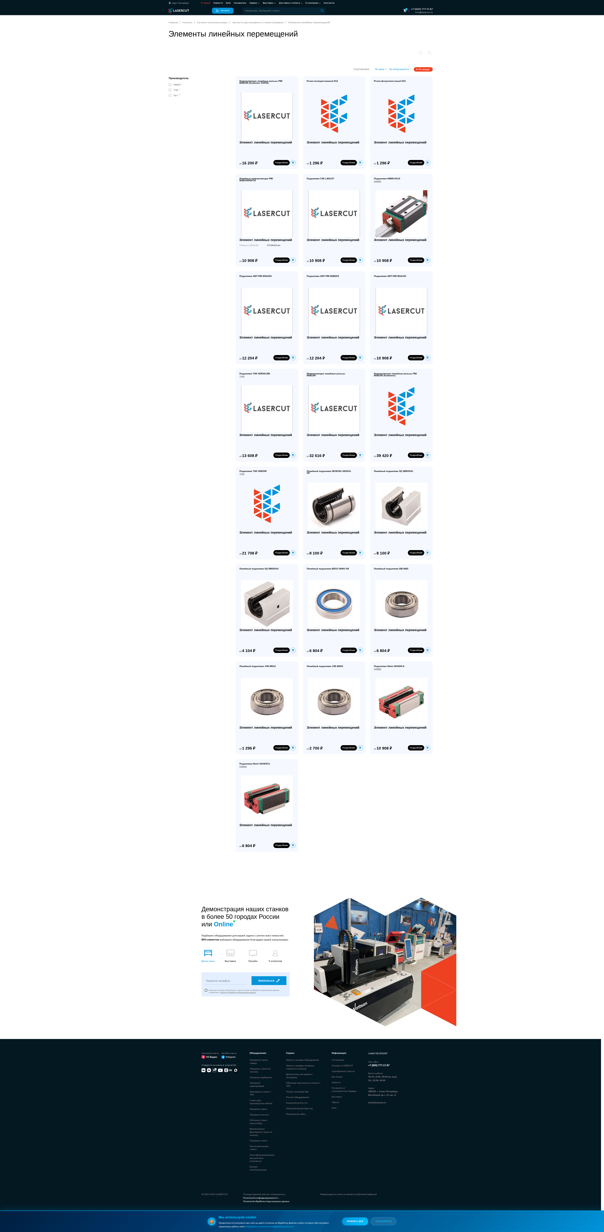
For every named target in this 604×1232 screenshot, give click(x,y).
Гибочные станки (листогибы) (258, 1122)
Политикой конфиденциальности (260, 1197)
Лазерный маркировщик (257, 1084)
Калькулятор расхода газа (299, 1108)
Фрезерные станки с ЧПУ (260, 1093)
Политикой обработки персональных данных (266, 1201)
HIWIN (177, 84)
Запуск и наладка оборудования (302, 1059)
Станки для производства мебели (261, 1102)
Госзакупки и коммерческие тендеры (344, 1089)
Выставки (337, 1096)
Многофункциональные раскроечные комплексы (262, 1157)
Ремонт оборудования (297, 1097)
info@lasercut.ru (424, 12)
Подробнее (281, 163)
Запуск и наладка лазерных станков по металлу (300, 1067)
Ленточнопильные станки (259, 1148)
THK (176, 90)
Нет (176, 95)
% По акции (423, 69)
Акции (205, 3)
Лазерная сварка (258, 1108)
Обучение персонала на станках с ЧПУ (303, 1084)
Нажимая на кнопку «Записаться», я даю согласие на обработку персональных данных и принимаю (244, 991)
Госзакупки (240, 3)
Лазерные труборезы (261, 1077)
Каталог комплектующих (258, 1168)
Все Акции (337, 1076)
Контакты (329, 3)
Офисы (335, 1102)
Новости (218, 3)
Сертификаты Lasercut (343, 1071)
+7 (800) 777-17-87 (422, 9)
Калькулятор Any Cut (297, 1102)
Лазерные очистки (259, 1114)
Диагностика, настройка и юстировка (299, 1076)
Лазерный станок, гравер (259, 1061)
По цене (379, 68)
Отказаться (383, 1221)
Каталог (225, 10)
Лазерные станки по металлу (260, 1070)
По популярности (399, 68)
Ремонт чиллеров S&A (297, 1091)
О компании (338, 1059)
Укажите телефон (218, 980)
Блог (228, 3)
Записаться (266, 980)
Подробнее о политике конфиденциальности (270, 1226)
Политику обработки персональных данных (238, 992)
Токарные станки (258, 1140)
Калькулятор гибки (296, 1113)
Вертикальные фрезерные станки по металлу (261, 1131)
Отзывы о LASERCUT (342, 1065)
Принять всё (355, 1221)
